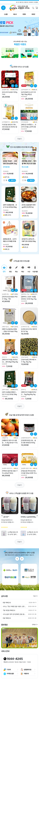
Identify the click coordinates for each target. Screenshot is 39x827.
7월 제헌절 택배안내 (9, 610)
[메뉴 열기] (3, 8)
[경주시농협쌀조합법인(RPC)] (6, 390)
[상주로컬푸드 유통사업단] (25, 90)
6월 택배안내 (7, 618)
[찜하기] (16, 85)
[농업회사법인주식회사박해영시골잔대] (7, 468)
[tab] (4, 269)
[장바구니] (37, 8)
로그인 (17, 2)
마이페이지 (31, 2)
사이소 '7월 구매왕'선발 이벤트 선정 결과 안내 (14, 606)
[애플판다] (5, 438)
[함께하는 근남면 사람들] (25, 294)
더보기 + (35, 596)
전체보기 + (35, 624)
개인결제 (36, 2)
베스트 (15, 14)
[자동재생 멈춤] (19, 30)
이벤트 (24, 14)
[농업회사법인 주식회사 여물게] (6, 90)
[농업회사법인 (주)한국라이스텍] (6, 294)
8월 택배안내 (7, 602)
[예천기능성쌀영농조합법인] (6, 327)
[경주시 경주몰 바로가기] (29, 574)
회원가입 (21, 2)
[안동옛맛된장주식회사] (26, 438)
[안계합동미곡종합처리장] (6, 122)
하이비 (23, 158)
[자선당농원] (24, 122)
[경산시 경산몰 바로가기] (10, 574)
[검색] (33, 8)
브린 (4, 158)
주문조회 (26, 2)
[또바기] (4, 357)
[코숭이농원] (24, 357)
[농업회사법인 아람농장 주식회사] (26, 468)
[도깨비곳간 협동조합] (25, 327)
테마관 (33, 14)
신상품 (5, 14)
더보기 (19, 139)
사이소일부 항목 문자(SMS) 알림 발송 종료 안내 (14, 614)
